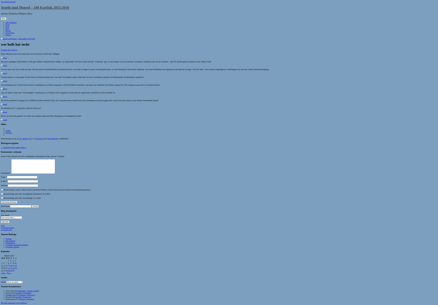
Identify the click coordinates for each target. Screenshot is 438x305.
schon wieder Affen (19, 148)
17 (13, 266)
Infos (7, 29)
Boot (7, 27)
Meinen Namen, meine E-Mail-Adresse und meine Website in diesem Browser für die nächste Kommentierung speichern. (47, 190)
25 (16, 268)
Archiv (3, 282)
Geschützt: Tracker (12, 247)
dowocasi (39, 139)
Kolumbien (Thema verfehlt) (28, 291)
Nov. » (9, 273)
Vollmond (5, 148)
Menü (3, 19)
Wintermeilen (10, 243)
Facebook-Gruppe (7, 228)
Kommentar (6, 173)
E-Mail (4, 181)
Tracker (8, 35)
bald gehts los (10, 241)
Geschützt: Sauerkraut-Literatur (16, 245)
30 (11, 271)
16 (11, 266)
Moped (8, 31)
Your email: (5, 215)
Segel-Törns (9, 33)
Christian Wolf (10, 295)
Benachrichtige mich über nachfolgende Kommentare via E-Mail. (27, 194)
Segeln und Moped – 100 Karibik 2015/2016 (35, 7)
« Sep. (3, 273)
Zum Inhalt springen (8, 2)
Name (4, 177)
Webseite (4, 185)
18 (16, 266)
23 (11, 268)
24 (13, 268)
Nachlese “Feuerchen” (23, 293)
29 (9, 271)
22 (9, 268)
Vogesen (8, 239)
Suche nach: (5, 206)
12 (2, 266)
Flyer (3, 226)
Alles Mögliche (11, 23)
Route (7, 25)
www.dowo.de (6, 230)
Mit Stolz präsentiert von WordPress (14, 303)
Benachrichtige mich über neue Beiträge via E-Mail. (22, 198)
